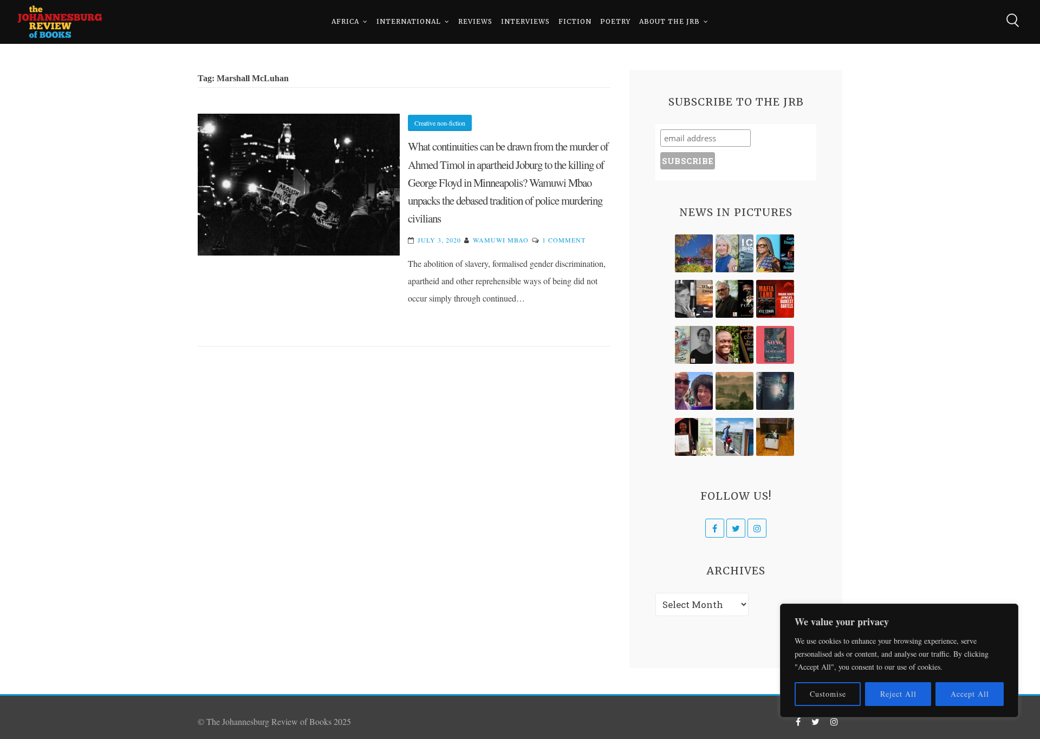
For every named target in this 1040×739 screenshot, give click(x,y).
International (408, 21)
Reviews (475, 21)
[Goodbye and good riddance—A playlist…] (775, 437)
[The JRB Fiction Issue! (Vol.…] (694, 253)
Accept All (970, 694)
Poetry (615, 21)
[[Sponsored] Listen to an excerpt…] (775, 253)
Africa (345, 21)
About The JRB (669, 21)
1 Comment (564, 240)
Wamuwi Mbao (501, 240)
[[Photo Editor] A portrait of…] (734, 437)
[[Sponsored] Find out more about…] (775, 345)
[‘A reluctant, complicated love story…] (734, 253)
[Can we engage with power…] (734, 299)
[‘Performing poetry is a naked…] (694, 345)
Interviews (525, 21)
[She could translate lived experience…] (694, 391)
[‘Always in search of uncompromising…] (694, 299)
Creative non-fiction (439, 123)
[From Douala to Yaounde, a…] (734, 391)
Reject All (898, 694)
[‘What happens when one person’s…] (734, 345)
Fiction (575, 21)
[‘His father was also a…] (694, 437)
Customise (828, 694)
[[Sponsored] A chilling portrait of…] (775, 299)
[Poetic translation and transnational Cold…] (775, 391)
